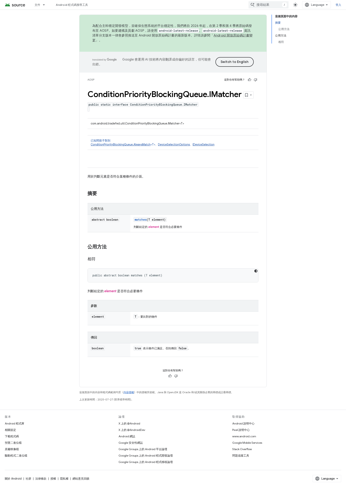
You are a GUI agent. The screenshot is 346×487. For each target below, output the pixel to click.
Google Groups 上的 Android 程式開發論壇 (146, 455)
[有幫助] (249, 80)
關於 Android (13, 478)
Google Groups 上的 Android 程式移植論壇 (146, 462)
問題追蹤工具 (240, 455)
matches (141, 219)
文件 (37, 5)
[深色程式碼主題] (255, 271)
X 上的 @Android (129, 423)
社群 (28, 478)
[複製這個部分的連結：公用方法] (111, 247)
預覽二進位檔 (13, 443)
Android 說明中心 (243, 423)
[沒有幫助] (255, 80)
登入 (338, 5)
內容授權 (129, 392)
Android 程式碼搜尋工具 (72, 5)
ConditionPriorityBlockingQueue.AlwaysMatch (121, 144)
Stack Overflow (242, 449)
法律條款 (40, 478)
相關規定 (10, 430)
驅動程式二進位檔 (16, 455)
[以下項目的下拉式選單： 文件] (45, 5)
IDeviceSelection (203, 144)
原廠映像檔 (12, 449)
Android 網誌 (127, 436)
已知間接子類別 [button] (152, 142)
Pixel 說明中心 (241, 430)
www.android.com (244, 436)
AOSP (91, 79)
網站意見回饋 (80, 478)
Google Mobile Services (247, 443)
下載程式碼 (12, 436)
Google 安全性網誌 (131, 443)
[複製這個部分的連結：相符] (100, 259)
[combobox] (268, 4)
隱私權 (64, 478)
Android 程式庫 (14, 423)
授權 (53, 478)
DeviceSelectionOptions (174, 144)
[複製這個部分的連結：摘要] (101, 193)
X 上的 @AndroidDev (132, 430)
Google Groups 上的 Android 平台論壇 (143, 449)
